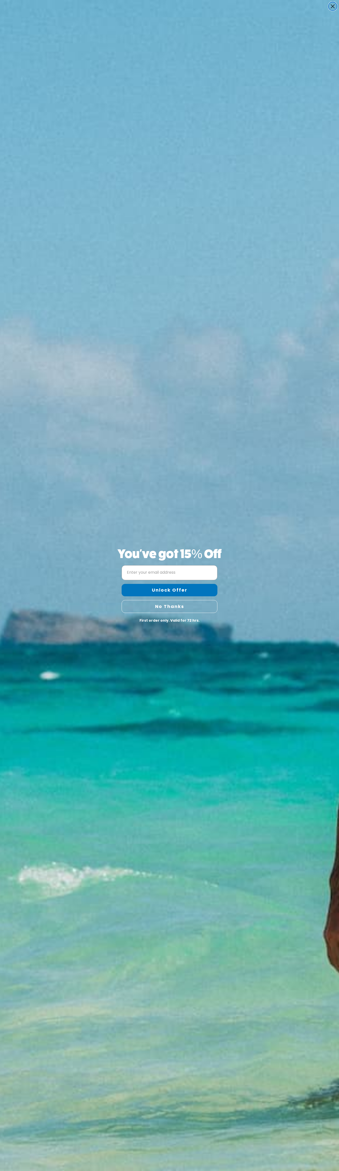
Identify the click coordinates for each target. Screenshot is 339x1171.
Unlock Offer (169, 590)
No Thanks (169, 606)
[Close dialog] (332, 6)
